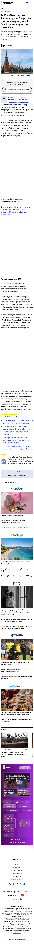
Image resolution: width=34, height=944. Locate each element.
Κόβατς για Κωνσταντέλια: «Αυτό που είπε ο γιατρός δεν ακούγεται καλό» (14, 670)
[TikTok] (24, 884)
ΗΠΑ (16, 476)
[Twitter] (21, 884)
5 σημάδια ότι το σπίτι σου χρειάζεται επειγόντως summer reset (16, 720)
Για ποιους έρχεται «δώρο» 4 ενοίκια (12, 515)
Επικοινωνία (17, 864)
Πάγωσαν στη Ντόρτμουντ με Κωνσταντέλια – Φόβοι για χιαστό (15, 663)
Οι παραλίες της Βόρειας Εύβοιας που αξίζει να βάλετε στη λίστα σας (15, 562)
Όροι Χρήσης (17, 867)
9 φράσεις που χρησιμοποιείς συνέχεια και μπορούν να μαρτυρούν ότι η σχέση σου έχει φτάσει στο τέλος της (15, 612)
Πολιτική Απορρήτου (17, 870)
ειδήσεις (28, 461)
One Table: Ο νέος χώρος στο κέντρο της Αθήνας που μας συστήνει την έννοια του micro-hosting (16, 713)
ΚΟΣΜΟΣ (3, 8)
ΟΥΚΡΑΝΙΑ (23, 476)
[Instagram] (17, 884)
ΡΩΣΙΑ (10, 476)
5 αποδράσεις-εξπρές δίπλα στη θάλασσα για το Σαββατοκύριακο (16, 570)
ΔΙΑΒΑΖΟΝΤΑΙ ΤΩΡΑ (9, 417)
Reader (21, 457)
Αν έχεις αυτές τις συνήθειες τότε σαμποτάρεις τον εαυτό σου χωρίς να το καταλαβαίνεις (16, 627)
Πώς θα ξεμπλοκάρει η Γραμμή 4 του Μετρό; (14, 527)
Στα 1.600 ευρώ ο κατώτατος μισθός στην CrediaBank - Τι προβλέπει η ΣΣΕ (13, 521)
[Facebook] (13, 884)
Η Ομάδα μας (17, 876)
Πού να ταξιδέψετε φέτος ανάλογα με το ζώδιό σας (16, 576)
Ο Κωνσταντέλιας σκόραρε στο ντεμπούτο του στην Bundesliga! (17, 677)
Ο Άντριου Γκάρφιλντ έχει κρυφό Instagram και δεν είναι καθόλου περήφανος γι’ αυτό (16, 620)
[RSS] (10, 884)
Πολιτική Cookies (17, 873)
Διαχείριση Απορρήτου (17, 879)
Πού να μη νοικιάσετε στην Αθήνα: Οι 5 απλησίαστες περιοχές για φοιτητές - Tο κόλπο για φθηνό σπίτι (17, 440)
